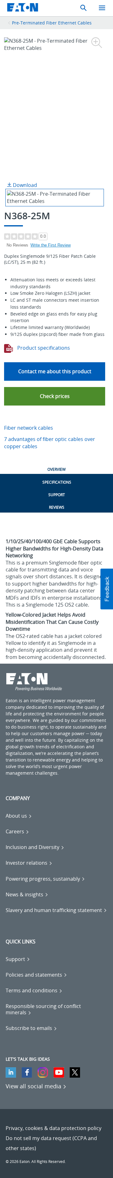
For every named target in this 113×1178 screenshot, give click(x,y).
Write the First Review (50, 245)
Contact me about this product (54, 371)
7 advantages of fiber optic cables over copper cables (49, 443)
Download (24, 185)
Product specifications (43, 347)
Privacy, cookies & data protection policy (53, 1128)
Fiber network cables (28, 427)
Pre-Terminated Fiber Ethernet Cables (52, 23)
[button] (54, 396)
